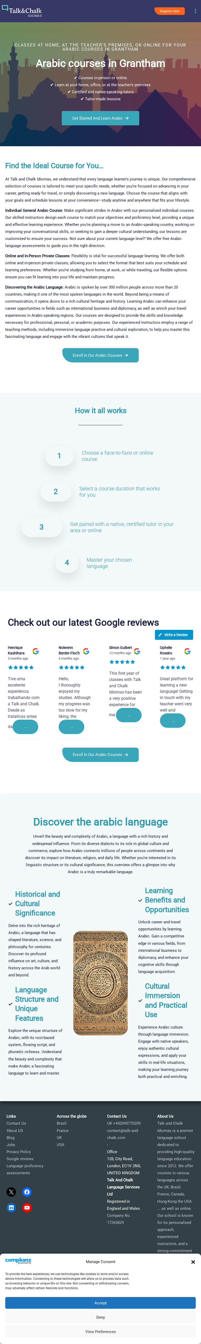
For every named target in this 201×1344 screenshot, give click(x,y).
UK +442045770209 (124, 1123)
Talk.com (33, 386)
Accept (100, 1303)
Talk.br (18, 386)
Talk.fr (5, 386)
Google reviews (20, 1159)
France (63, 1130)
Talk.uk (48, 386)
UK (59, 1137)
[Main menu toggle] (195, 11)
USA (60, 1144)
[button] (193, 1262)
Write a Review (176, 635)
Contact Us (16, 1123)
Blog (10, 1137)
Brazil (61, 1123)
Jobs (11, 1144)
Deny (100, 1317)
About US (15, 1130)
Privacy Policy (19, 1151)
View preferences (100, 1331)
